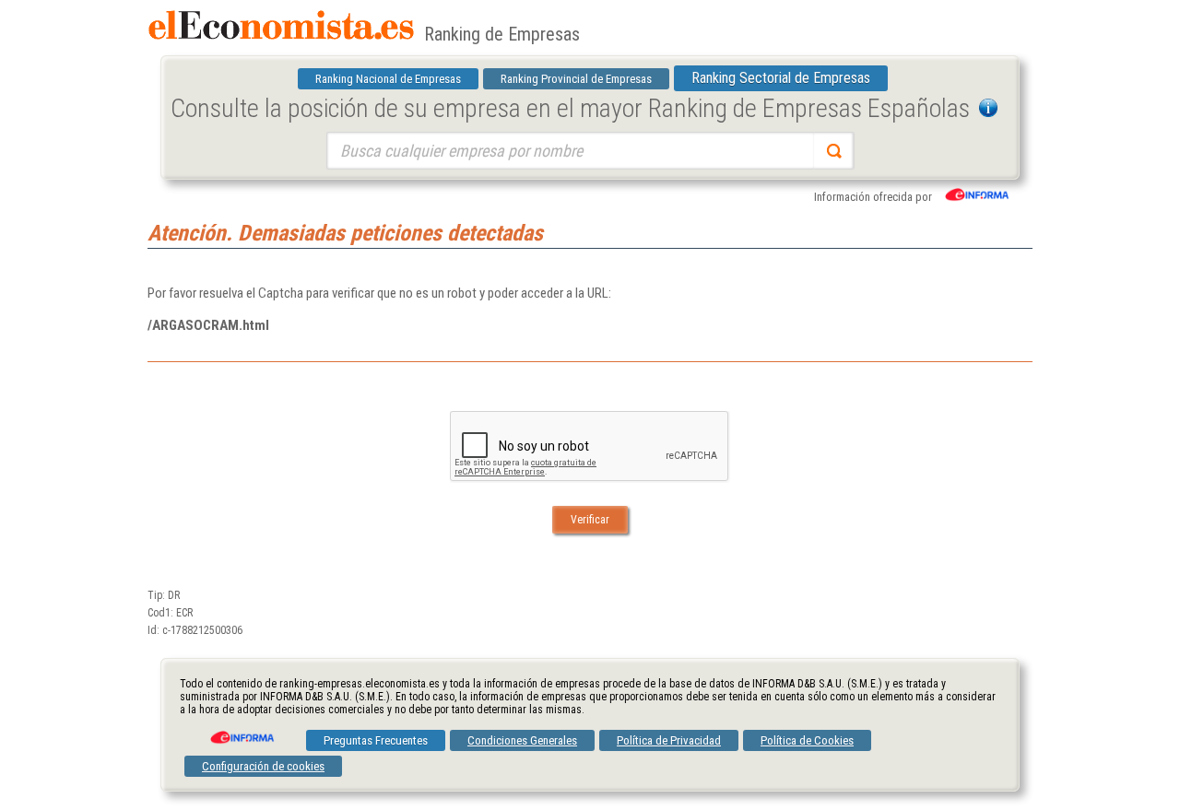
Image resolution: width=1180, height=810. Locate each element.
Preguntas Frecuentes (376, 740)
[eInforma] (240, 731)
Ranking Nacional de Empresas (388, 79)
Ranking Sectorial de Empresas (780, 78)
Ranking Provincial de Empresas (576, 79)
